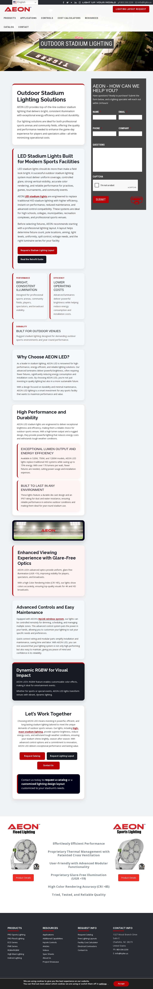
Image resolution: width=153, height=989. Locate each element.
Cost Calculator (91, 496)
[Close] (123, 470)
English (21, 2)
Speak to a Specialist (76, 507)
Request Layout (62, 496)
